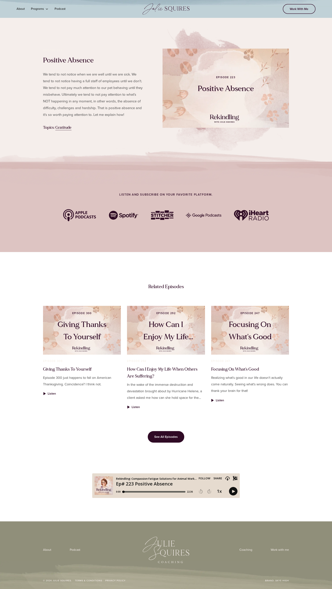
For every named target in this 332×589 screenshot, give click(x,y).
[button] (39, 8)
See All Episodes (166, 436)
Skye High (282, 580)
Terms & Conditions (88, 580)
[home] (166, 9)
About (21, 9)
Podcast (60, 9)
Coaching (245, 550)
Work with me (280, 550)
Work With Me (299, 9)
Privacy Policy (115, 580)
